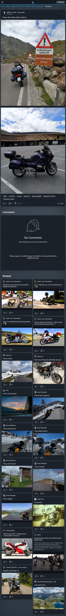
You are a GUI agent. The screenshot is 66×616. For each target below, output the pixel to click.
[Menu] (61, 13)
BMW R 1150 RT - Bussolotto (34, 6)
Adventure (27, 196)
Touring (19, 196)
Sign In (61, 2)
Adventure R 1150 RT (49, 196)
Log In (17, 256)
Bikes (8, 6)
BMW (13, 6)
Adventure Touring (9, 199)
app (30, 256)
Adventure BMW (36, 196)
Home (2, 6)
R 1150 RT (20, 6)
